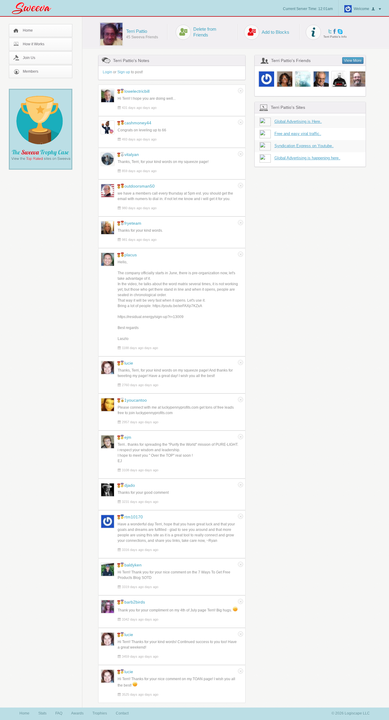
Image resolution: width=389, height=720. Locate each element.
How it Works (33, 44)
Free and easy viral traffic (297, 133)
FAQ (58, 713)
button (376, 9)
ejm (127, 437)
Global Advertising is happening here (307, 158)
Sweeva (34, 8)
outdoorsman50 (139, 186)
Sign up (123, 72)
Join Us (29, 58)
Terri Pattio (136, 31)
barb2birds (134, 602)
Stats (42, 713)
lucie (128, 363)
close (240, 90)
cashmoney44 (137, 122)
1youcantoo (135, 400)
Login (107, 72)
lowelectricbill (137, 91)
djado (129, 485)
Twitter (330, 31)
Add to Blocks (275, 32)
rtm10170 (133, 516)
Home (28, 30)
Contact (122, 713)
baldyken (133, 564)
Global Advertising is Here (298, 121)
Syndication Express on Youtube (304, 146)
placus (130, 254)
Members (30, 71)
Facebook (334, 31)
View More (353, 60)
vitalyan (131, 154)
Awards (77, 713)
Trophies (99, 713)
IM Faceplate (340, 31)
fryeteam (132, 223)
